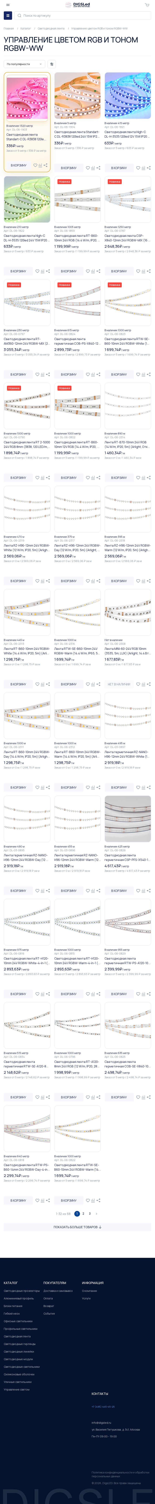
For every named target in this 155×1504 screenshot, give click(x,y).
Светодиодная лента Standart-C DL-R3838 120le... (26, 136)
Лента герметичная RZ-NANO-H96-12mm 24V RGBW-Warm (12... (77, 857)
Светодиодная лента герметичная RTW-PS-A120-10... (127, 960)
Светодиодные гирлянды (20, 1344)
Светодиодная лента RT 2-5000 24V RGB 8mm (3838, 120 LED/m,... (27, 444)
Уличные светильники (18, 1382)
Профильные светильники (20, 1329)
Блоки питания (13, 1306)
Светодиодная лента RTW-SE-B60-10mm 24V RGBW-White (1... (127, 341)
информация (93, 1283)
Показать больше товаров (76, 1227)
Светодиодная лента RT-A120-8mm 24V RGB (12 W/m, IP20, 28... (76, 1064)
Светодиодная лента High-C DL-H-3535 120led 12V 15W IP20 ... (127, 134)
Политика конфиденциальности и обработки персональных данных (120, 1474)
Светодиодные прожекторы (22, 1291)
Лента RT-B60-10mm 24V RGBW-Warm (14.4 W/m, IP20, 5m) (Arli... (77, 754)
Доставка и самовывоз (58, 1291)
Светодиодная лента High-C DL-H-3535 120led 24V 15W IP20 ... (27, 238)
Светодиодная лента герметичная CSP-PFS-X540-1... (127, 857)
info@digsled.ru (101, 1422)
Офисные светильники (18, 1321)
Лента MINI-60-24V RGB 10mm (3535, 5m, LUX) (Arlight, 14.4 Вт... (128, 651)
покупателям (54, 1283)
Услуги (86, 1298)
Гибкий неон (12, 1313)
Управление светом (16, 1389)
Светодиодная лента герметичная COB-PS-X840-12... (77, 341)
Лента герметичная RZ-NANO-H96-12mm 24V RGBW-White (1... (127, 754)
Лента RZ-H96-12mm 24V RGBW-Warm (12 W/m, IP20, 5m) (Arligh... (128, 547)
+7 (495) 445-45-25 (103, 1406)
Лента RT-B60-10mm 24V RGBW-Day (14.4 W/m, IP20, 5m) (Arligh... (27, 754)
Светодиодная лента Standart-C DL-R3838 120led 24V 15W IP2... (76, 134)
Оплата (48, 1298)
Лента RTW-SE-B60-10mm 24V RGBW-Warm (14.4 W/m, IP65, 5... (77, 651)
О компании (89, 1291)
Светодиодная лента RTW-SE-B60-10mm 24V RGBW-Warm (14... (77, 1167)
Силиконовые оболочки (19, 1374)
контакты (100, 1394)
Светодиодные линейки (19, 1351)
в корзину (18, 165)
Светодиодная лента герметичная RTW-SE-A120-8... (26, 1064)
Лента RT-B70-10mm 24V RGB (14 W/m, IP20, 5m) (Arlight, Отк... (127, 444)
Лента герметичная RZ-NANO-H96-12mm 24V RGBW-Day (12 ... (26, 857)
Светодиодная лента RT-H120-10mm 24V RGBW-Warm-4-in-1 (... (77, 960)
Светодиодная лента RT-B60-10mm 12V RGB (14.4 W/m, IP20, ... (76, 444)
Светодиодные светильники (22, 1366)
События (49, 1313)
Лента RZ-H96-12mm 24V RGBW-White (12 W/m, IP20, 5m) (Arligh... (27, 547)
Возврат (48, 1306)
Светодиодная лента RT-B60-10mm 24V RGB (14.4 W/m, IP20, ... (77, 238)
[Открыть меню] (8, 5)
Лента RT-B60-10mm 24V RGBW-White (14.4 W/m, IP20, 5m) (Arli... (27, 651)
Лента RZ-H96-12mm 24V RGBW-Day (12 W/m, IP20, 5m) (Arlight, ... (77, 547)
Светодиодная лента (17, 1336)
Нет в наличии (119, 684)
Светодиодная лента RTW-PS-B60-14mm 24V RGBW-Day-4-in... (27, 1167)
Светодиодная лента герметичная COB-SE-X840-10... (128, 1064)
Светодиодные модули (18, 1359)
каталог (11, 1283)
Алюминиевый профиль (19, 1298)
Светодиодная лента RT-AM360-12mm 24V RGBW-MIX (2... (27, 341)
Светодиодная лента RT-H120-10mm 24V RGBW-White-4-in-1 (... (27, 960)
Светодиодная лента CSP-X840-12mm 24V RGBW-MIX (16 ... (127, 238)
